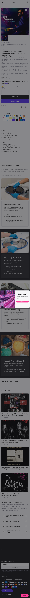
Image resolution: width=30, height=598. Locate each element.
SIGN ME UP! (22, 301)
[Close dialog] (28, 291)
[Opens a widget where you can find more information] (23, 595)
